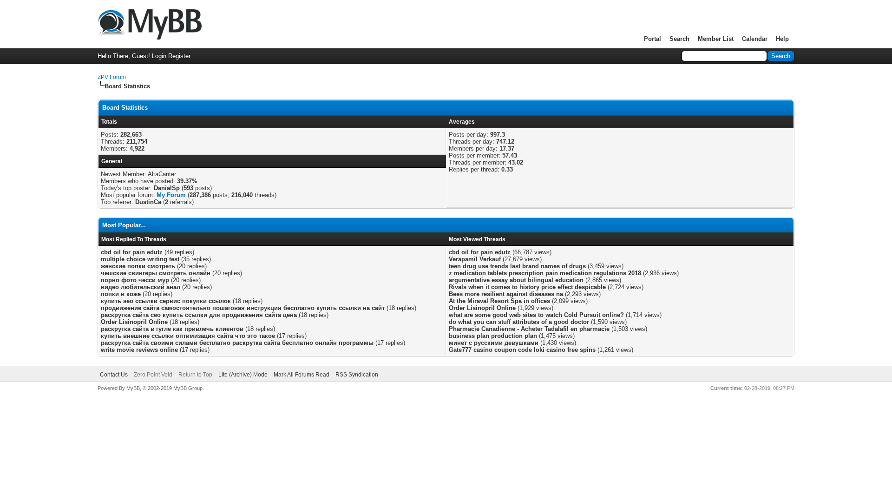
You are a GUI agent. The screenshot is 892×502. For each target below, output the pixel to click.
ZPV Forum (112, 77)
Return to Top (195, 374)
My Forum (171, 195)
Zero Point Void (153, 374)
